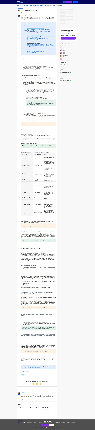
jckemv (22, 392)
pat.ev (64, 58)
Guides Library (25, 5)
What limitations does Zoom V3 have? (34, 39)
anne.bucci (23, 15)
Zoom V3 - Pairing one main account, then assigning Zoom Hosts (38, 29)
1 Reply (61, 74)
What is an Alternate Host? (31, 52)
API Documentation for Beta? (65, 80)
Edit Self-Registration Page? (64, 72)
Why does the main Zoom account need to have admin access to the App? (40, 33)
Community (19, 5)
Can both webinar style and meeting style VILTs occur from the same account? (40, 36)
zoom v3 (27, 371)
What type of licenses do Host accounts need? (35, 35)
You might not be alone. (65, 33)
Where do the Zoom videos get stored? (34, 37)
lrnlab (64, 52)
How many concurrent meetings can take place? (35, 51)
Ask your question (68, 38)
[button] (68, 2)
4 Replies (61, 70)
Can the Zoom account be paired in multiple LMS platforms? (37, 38)
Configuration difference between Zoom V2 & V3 (35, 28)
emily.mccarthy (65, 55)
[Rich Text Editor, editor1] (37, 414)
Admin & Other (43, 5)
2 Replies (61, 66)
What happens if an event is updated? (33, 40)
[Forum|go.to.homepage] (20, 2)
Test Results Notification (64, 64)
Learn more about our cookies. (69, 422)
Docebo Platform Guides (34, 5)
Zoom (23, 371)
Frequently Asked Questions (29, 30)
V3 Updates (26, 25)
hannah (64, 49)
